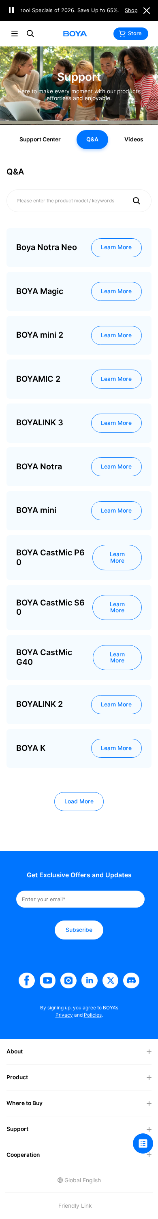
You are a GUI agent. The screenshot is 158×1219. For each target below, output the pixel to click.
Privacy (64, 1015)
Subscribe (79, 930)
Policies (93, 1015)
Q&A (92, 139)
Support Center (40, 139)
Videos (133, 139)
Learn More (116, 247)
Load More (79, 801)
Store (135, 33)
